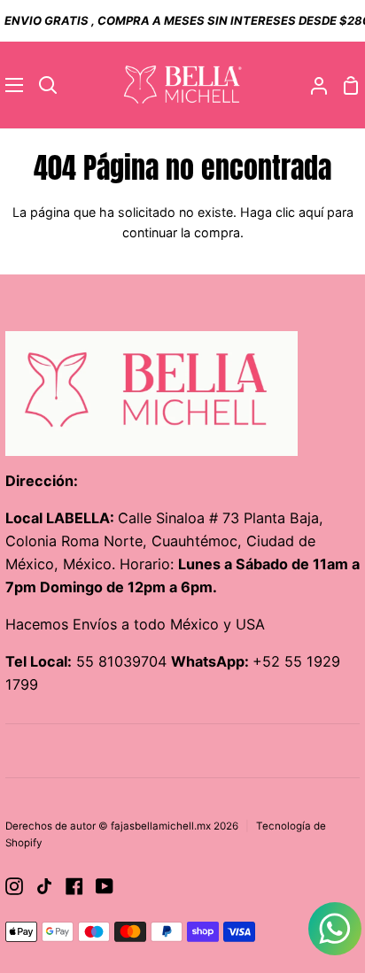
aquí (311, 212)
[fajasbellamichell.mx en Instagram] (14, 886)
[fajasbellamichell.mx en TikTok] (44, 886)
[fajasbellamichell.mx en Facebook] (74, 886)
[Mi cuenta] (312, 85)
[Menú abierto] (12, 85)
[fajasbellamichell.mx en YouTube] (104, 886)
